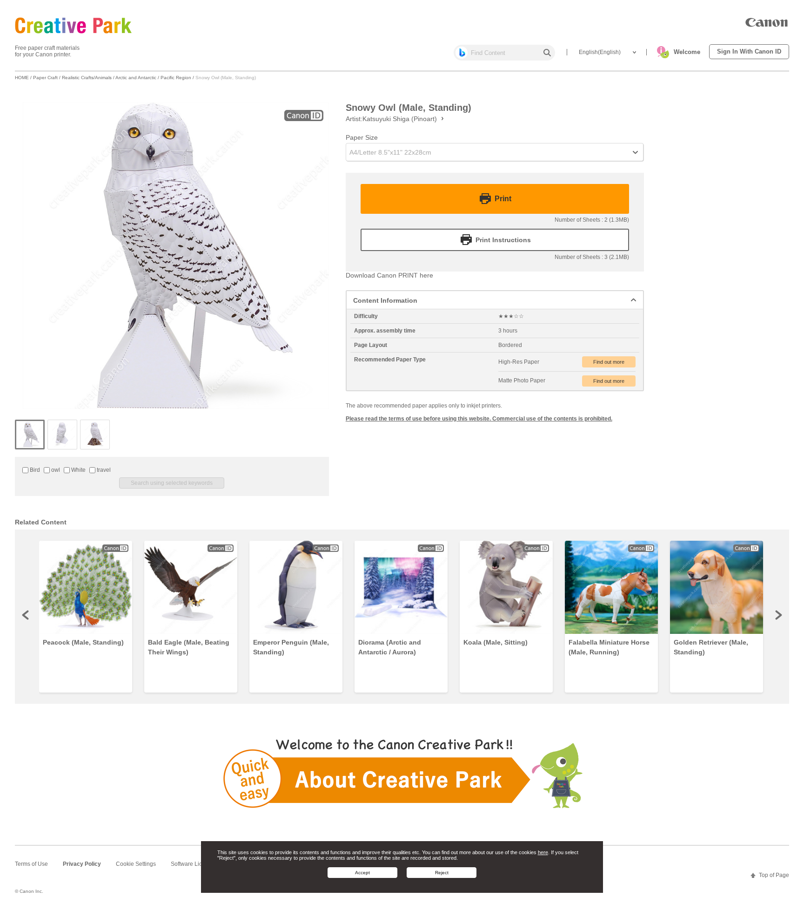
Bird (34, 470)
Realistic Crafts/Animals (87, 77)
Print (503, 199)
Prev (26, 615)
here (543, 852)
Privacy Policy (82, 864)
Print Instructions (503, 240)
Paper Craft (45, 77)
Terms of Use (31, 864)
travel (103, 470)
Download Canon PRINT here (389, 275)
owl (55, 470)
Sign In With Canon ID (749, 51)
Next (778, 615)
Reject (442, 872)
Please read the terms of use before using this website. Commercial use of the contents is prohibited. (479, 418)
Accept (362, 872)
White (78, 470)
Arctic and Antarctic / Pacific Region (153, 77)
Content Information (385, 300)
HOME (22, 77)
